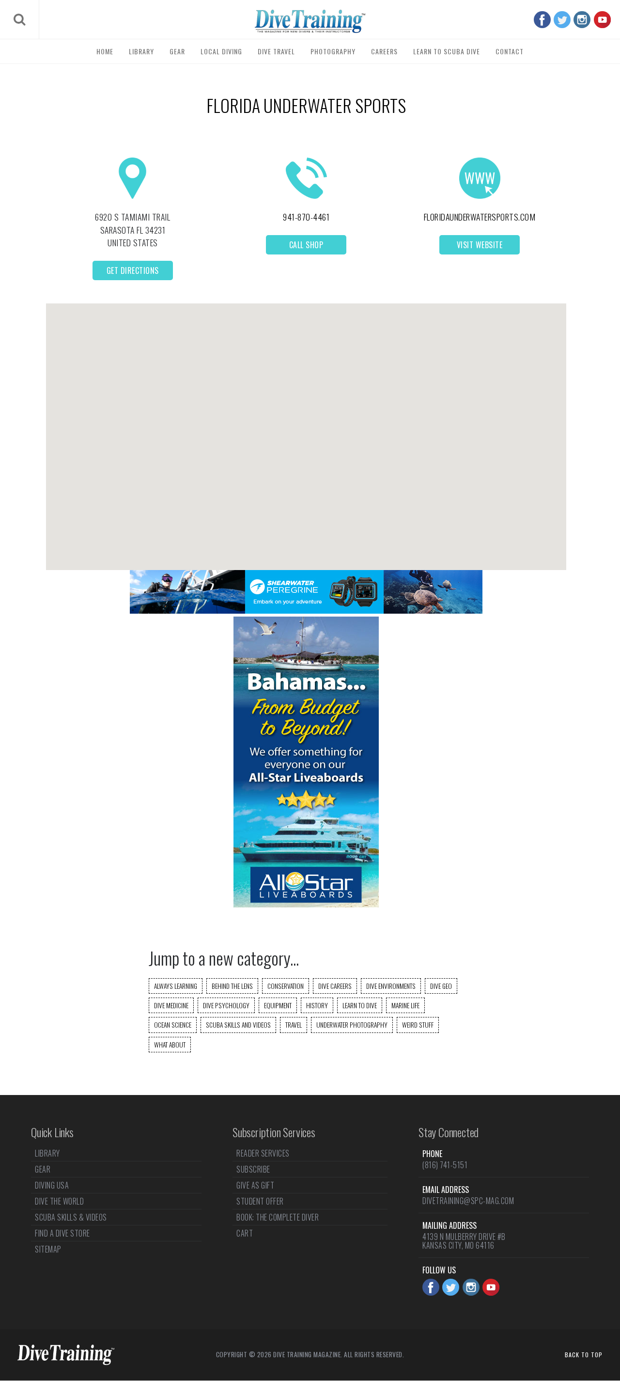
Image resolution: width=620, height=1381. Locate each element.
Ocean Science (172, 1025)
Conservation (285, 986)
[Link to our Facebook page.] (542, 19)
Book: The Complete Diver (277, 1217)
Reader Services (263, 1154)
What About (170, 1044)
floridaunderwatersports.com (480, 216)
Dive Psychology (226, 1005)
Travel (293, 1025)
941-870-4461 (306, 216)
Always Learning (175, 986)
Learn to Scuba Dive (446, 51)
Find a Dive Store (62, 1233)
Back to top (584, 1354)
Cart (244, 1233)
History (317, 1005)
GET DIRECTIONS (133, 270)
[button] (306, 428)
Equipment (278, 1005)
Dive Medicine (171, 1005)
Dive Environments (391, 986)
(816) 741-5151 (444, 1165)
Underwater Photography (352, 1025)
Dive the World (59, 1201)
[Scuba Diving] (310, 21)
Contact (510, 51)
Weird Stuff (418, 1025)
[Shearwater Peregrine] (306, 610)
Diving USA (52, 1185)
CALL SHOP (306, 245)
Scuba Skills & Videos (71, 1217)
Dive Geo (441, 986)
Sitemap (48, 1249)
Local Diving (221, 51)
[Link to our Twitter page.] (562, 19)
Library (141, 51)
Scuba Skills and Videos (238, 1025)
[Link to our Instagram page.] (582, 19)
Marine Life (405, 1005)
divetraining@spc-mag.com (468, 1200)
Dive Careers (335, 986)
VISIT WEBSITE (480, 245)
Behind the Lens (232, 986)
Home (104, 51)
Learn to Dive (359, 1005)
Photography (333, 51)
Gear (177, 51)
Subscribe (253, 1169)
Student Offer (260, 1201)
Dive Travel (276, 51)
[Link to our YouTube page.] (602, 19)
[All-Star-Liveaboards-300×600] (306, 904)
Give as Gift (255, 1185)
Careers (384, 51)
